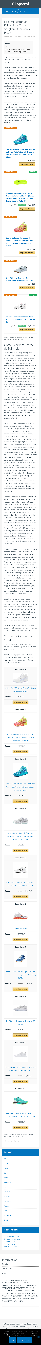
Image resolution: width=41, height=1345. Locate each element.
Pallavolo (16, 1141)
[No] (39, 1337)
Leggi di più (24, 1340)
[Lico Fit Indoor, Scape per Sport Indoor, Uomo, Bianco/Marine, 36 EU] (20, 269)
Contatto (5, 1264)
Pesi (5, 1211)
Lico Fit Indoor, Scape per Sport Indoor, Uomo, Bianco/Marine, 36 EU (19, 279)
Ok (13, 1340)
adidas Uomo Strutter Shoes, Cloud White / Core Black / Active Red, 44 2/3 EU (20, 319)
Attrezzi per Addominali (12, 1247)
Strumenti (7, 1215)
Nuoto (6, 1187)
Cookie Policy (7, 1269)
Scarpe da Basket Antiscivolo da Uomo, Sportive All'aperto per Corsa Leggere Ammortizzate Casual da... (20, 737)
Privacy (4, 1273)
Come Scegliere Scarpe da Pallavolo (19, 49)
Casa (6, 1163)
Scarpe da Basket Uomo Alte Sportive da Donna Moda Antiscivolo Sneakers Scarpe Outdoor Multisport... (20, 787)
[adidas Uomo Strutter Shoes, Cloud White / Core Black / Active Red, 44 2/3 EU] (20, 306)
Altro (5, 1159)
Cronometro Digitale (11, 1242)
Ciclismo (7, 1168)
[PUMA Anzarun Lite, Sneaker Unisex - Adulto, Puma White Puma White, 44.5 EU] (20, 1062)
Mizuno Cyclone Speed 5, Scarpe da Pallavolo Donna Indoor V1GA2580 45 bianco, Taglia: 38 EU (20, 836)
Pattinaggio (8, 1201)
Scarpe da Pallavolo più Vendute (17, 52)
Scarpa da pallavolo (21, 929)
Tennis (6, 1220)
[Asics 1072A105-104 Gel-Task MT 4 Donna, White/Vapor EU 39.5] (20, 683)
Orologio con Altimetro (12, 1239)
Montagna (7, 1182)
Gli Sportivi (20, 4)
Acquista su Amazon (27, 164)
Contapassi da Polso (11, 1236)
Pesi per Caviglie (10, 1244)
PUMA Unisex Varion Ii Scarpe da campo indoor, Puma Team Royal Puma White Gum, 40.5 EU (20, 975)
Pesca (6, 1206)
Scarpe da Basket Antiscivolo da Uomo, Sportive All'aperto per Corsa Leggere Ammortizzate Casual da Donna (20, 242)
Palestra (7, 1192)
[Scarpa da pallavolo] (20, 923)
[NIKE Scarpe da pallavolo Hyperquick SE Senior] (20, 1016)
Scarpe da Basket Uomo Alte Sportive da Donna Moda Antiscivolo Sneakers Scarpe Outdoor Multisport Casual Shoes (20, 153)
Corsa (6, 1173)
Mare (6, 1178)
